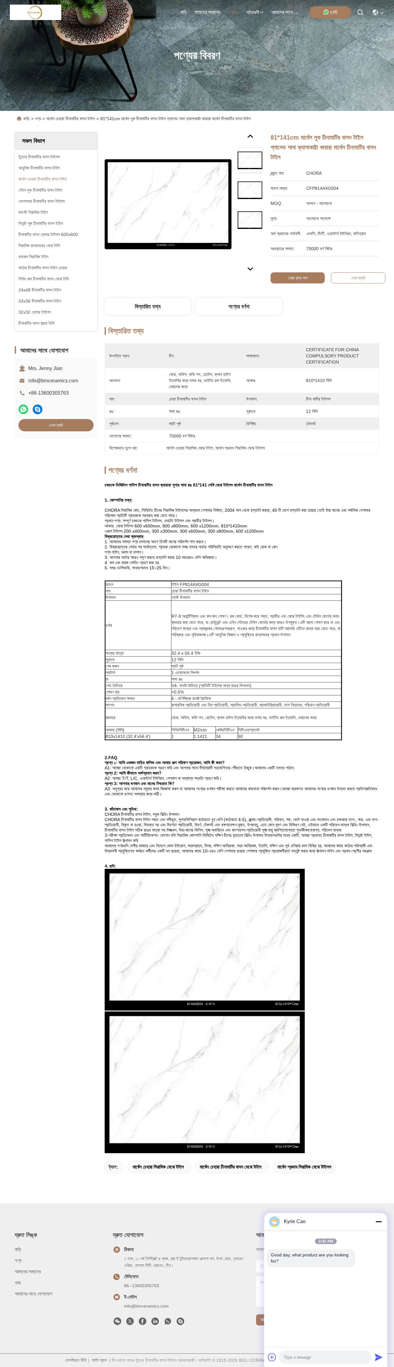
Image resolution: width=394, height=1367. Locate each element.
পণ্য (231, 12)
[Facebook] (142, 1322)
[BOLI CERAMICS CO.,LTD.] (35, 12)
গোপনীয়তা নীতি (76, 1360)
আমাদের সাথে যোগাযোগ (286, 12)
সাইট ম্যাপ (99, 1360)
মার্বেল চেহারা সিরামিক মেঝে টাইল (158, 1167)
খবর (18, 1282)
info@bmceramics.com (53, 380)
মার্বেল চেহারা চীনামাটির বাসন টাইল (70, 118)
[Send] (379, 1357)
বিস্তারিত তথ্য (148, 306)
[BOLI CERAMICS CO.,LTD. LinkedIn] (155, 1322)
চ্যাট (333, 12)
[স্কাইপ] (37, 409)
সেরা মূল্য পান (298, 278)
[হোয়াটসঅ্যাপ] (23, 409)
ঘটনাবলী (253, 12)
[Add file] (272, 1357)
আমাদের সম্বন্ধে (207, 12)
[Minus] (378, 1221)
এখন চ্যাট (56, 425)
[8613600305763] (167, 1322)
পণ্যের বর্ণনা (238, 306)
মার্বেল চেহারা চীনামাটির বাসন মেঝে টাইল (230, 1167)
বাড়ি (183, 12)
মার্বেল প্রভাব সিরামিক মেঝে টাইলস (304, 1167)
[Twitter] (130, 1322)
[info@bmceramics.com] (180, 1322)
